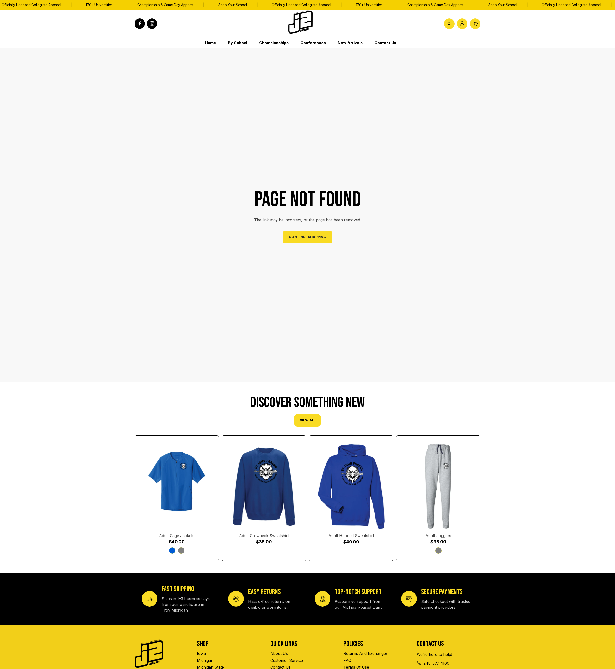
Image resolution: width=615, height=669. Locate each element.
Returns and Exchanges (366, 653)
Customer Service (286, 660)
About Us (279, 653)
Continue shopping (307, 236)
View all (307, 420)
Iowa (201, 653)
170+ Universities (99, 5)
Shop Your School (232, 5)
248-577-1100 (436, 663)
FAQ (347, 660)
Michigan (205, 660)
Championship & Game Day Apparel (165, 5)
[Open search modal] (449, 23)
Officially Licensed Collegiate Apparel (301, 5)
